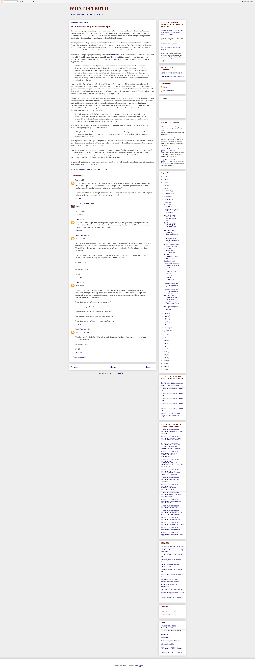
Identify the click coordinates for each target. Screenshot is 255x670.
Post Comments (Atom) (117, 373)
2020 (164, 182)
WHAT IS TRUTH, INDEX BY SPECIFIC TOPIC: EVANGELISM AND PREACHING (171, 494)
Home (113, 367)
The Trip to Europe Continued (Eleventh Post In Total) (171, 297)
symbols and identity (168, 151)
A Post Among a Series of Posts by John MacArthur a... (171, 211)
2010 (164, 355)
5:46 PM (78, 324)
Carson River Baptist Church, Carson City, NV (170, 565)
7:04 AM (78, 230)
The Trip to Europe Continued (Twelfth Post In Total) (171, 256)
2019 (164, 185)
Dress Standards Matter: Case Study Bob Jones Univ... (172, 265)
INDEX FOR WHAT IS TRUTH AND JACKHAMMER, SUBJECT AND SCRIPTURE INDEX (172, 32)
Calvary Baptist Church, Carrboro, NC (172, 560)
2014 (164, 343)
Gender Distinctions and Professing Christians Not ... (170, 250)
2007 (164, 363)
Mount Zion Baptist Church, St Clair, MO (172, 593)
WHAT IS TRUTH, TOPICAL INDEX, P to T (172, 405)
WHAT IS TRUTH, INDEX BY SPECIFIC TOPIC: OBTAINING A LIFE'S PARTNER (171, 501)
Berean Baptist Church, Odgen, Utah (172, 547)
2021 (164, 179)
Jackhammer (165, 634)
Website (163, 49)
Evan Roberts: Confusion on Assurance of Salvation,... (169, 278)
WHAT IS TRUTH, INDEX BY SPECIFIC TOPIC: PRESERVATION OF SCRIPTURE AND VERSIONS (171, 512)
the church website (169, 59)
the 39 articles (113, 55)
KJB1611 (78, 219)
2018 (164, 188)
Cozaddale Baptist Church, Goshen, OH (172, 570)
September (168, 200)
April (166, 322)
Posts (165, 611)
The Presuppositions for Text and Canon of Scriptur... (171, 308)
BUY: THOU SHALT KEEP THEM (171, 631)
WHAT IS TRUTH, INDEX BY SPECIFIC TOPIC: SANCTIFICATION (172, 523)
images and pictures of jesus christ (172, 128)
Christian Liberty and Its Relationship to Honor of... (171, 285)
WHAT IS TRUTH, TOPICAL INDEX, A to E (172, 390)
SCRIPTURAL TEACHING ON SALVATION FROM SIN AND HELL (172, 648)
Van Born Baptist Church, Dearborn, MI (172, 598)
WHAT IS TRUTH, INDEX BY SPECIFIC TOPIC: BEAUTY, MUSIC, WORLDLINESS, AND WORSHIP (172, 438)
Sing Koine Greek (169, 261)
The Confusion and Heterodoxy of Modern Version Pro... (170, 217)
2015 (164, 340)
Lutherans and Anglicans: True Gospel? (170, 271)
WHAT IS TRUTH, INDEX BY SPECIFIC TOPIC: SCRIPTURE (170, 528)
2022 (164, 177)
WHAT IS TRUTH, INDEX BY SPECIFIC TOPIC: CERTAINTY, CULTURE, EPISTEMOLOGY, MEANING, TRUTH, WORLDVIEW (172, 445)
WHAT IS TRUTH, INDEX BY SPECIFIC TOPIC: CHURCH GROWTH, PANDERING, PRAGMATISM (170, 454)
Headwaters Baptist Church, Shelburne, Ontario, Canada (170, 580)
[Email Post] (105, 169)
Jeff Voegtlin (165, 638)
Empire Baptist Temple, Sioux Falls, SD (172, 575)
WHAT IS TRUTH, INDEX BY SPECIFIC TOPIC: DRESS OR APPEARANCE (170, 479)
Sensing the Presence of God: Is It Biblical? (171, 245)
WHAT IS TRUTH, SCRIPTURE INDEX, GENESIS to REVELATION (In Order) (171, 415)
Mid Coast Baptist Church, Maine (171, 589)
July (165, 313)
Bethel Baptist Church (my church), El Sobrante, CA (172, 551)
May (166, 319)
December (167, 191)
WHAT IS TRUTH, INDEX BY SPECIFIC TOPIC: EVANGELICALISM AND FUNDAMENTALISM (170, 487)
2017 (164, 334)
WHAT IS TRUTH (88, 8)
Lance (77, 180)
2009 (164, 358)
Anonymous (164, 138)
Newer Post (76, 367)
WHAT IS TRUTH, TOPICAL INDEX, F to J (172, 395)
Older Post (149, 367)
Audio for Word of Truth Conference (172, 76)
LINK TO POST (81, 262)
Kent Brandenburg (83, 203)
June (166, 316)
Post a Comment (79, 357)
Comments (166, 615)
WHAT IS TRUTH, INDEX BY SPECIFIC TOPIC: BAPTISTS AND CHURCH (171, 431)
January (167, 331)
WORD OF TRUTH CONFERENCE (171, 73)
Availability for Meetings (169, 206)
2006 (164, 366)
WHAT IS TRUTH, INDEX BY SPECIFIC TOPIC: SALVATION (170, 518)
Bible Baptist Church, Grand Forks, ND (172, 556)
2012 (164, 349)
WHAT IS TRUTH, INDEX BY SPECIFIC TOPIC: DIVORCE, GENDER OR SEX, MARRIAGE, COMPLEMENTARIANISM (170, 472)
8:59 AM (78, 198)
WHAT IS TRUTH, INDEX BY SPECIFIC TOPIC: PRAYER (170, 507)
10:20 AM (79, 214)
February (167, 328)
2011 (164, 352)
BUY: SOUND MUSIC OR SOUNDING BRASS (168, 627)
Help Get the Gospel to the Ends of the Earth (171, 303)
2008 (164, 361)
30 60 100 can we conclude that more (171, 139)
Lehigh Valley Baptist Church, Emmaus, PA (170, 585)
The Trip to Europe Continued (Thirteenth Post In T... (171, 233)
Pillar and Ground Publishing (170, 48)
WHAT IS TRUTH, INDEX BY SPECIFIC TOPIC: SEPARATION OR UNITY (172, 534)
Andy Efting (164, 160)
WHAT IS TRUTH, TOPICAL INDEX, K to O (172, 400)
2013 (164, 346)
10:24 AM (79, 277)
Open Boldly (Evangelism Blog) (171, 641)
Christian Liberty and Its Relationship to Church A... (171, 291)
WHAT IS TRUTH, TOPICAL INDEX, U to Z (172, 409)
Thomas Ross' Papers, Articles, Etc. (172, 652)
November (167, 194)
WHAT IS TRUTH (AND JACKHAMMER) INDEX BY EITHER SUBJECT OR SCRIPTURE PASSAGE (172, 384)
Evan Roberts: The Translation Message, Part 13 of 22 (171, 240)
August (166, 202)
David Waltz (80, 235)
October (167, 197)
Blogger (140, 666)
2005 (164, 369)
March (166, 325)
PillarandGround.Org (168, 644)
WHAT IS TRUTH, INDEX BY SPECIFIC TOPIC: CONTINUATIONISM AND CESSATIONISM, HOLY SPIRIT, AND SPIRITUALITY (172, 463)
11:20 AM (78, 352)
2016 (164, 337)
